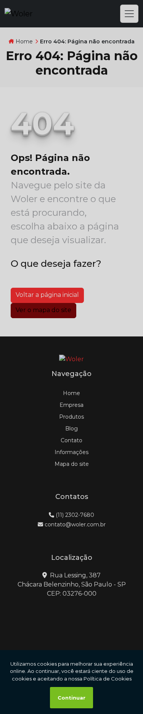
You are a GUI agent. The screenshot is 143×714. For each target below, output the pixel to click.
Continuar (71, 698)
